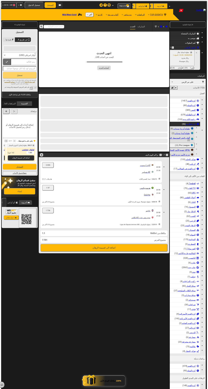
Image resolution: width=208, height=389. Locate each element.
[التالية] (159, 90)
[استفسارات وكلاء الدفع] (60, 5)
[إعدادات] (19, 5)
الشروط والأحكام (30, 102)
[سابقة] (173, 47)
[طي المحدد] (175, 88)
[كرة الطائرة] (161, 26)
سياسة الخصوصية (9, 102)
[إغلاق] (4, 223)
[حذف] (41, 90)
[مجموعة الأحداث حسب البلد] (172, 88)
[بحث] (41, 26)
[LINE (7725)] (166, 26)
